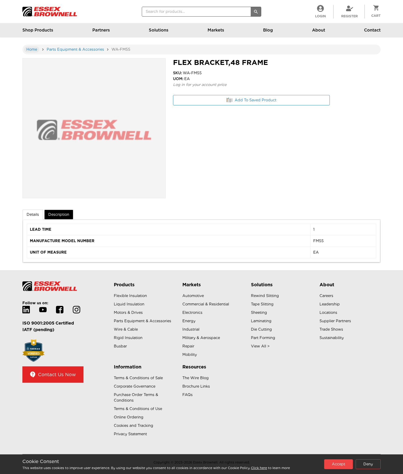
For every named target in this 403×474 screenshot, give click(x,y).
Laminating (261, 321)
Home (31, 49)
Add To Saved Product (255, 100)
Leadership (330, 304)
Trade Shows (331, 329)
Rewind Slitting (265, 296)
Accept (338, 464)
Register (349, 16)
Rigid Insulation (128, 338)
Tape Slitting (262, 304)
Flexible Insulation (130, 296)
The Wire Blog (195, 378)
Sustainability (332, 338)
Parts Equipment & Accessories (75, 49)
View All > (260, 346)
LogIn (320, 16)
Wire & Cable (126, 329)
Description (58, 214)
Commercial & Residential (205, 304)
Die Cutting (261, 329)
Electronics (192, 312)
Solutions (158, 30)
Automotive (193, 296)
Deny (368, 464)
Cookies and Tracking (133, 425)
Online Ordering (128, 417)
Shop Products (37, 30)
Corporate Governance (134, 386)
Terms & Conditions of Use (138, 409)
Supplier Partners (335, 321)
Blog (268, 30)
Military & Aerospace (201, 338)
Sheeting (259, 312)
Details (33, 214)
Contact (372, 30)
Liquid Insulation (129, 304)
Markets (216, 30)
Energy (188, 321)
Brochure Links (196, 386)
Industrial (190, 329)
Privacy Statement (130, 434)
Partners (101, 30)
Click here (259, 468)
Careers (326, 296)
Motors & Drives (128, 312)
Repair (188, 346)
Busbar (120, 346)
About (318, 30)
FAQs (187, 395)
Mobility (189, 354)
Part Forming (263, 338)
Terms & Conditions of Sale (138, 378)
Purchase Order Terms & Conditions (136, 398)
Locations (328, 312)
